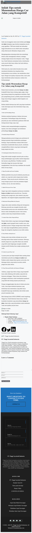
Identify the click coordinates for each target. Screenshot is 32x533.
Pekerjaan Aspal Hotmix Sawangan (17, 505)
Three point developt (17, 485)
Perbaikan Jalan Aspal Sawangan (17, 511)
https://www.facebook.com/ (21, 323)
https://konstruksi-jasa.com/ (20, 321)
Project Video (17, 488)
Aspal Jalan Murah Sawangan (17, 502)
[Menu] (5, 3)
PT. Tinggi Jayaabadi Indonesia (18, 480)
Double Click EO (17, 483)
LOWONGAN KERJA (17, 491)
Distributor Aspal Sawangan (17, 508)
